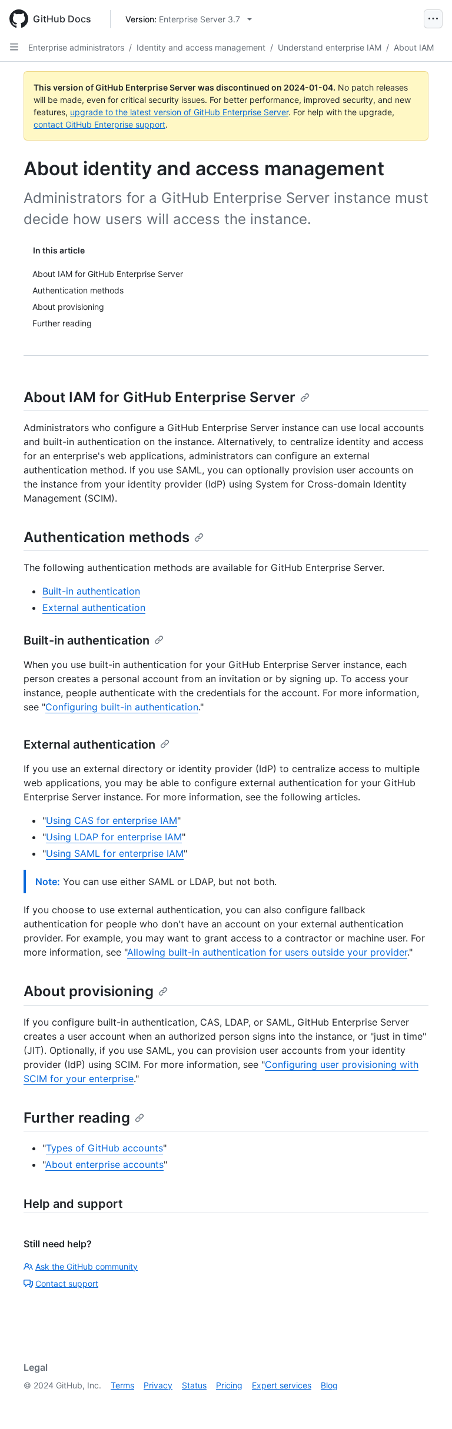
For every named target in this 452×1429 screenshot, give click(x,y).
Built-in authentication (91, 591)
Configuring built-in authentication (121, 707)
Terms (122, 1385)
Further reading (77, 1117)
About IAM (414, 47)
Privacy (158, 1385)
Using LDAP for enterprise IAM (114, 837)
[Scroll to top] (426, 1403)
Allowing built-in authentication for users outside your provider (267, 952)
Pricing (229, 1385)
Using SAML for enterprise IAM (115, 853)
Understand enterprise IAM (329, 47)
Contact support (66, 1283)
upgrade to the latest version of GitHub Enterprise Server (179, 112)
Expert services (281, 1385)
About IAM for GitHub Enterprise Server (159, 397)
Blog (329, 1385)
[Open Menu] (433, 18)
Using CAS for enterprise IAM (111, 820)
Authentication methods (107, 537)
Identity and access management (201, 47)
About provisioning (89, 991)
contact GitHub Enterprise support (99, 124)
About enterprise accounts (104, 1164)
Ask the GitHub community (86, 1266)
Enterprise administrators (76, 47)
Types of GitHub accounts (104, 1148)
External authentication (93, 607)
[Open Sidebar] (14, 47)
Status (194, 1385)
